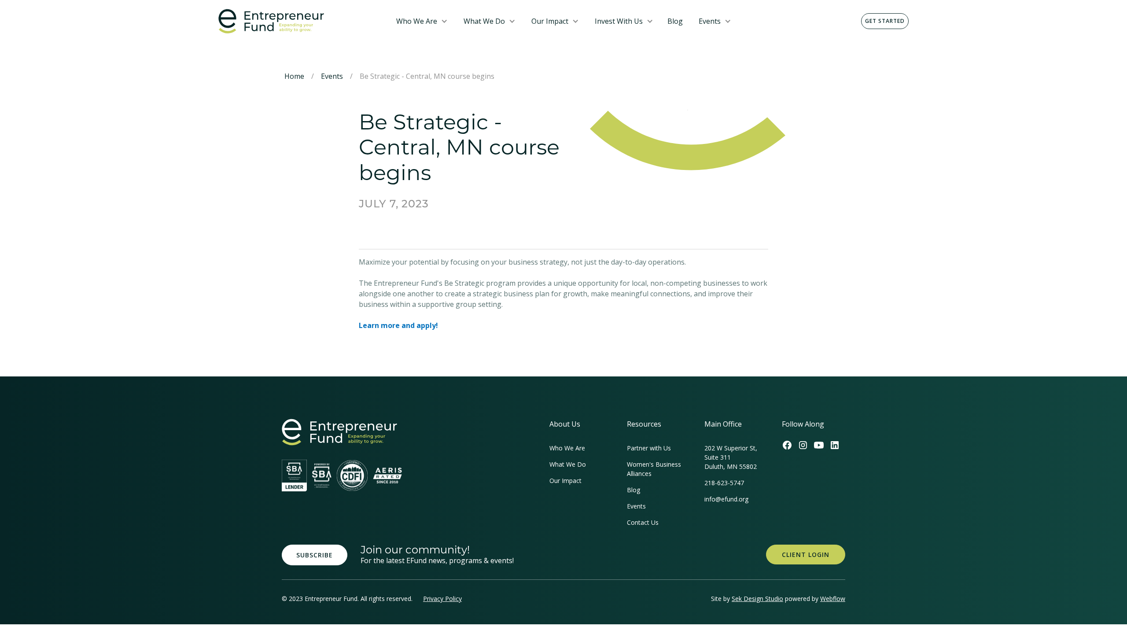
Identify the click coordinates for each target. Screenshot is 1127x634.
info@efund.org (726, 499)
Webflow (832, 598)
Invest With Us (619, 21)
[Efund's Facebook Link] (787, 445)
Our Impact (549, 21)
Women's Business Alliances (654, 469)
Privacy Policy (442, 598)
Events (710, 21)
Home (294, 76)
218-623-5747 (724, 483)
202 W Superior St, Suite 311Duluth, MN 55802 (730, 457)
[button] (422, 21)
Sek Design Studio (757, 598)
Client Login (805, 554)
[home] (300, 21)
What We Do (484, 21)
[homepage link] (339, 432)
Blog (675, 21)
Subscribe (314, 555)
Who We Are (416, 21)
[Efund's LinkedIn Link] (834, 445)
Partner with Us (649, 448)
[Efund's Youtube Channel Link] (819, 445)
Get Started (885, 21)
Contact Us (643, 522)
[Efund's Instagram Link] (803, 445)
